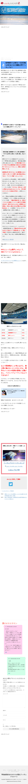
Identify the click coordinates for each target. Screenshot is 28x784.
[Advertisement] (14, 42)
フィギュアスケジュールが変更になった (11, 260)
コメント (5, 693)
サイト (4, 719)
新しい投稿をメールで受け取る (9, 726)
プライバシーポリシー (15, 771)
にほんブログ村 (14, 470)
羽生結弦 (12, 490)
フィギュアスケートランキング (14, 463)
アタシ (19, 770)
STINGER (19, 781)
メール (5, 715)
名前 (4, 710)
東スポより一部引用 (8, 239)
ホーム (4, 770)
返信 (6, 652)
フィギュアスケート (6, 490)
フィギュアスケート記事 (11, 770)
